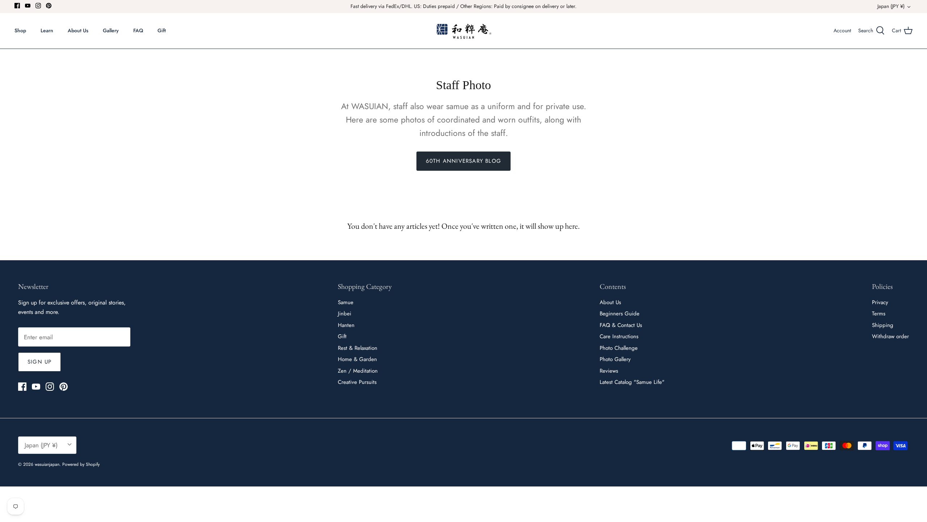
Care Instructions (619, 336)
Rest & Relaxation (357, 348)
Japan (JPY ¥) (891, 6)
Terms (878, 314)
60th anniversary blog (463, 161)
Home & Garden (357, 359)
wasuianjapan (47, 464)
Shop (20, 30)
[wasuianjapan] (464, 30)
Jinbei (344, 314)
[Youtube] (27, 5)
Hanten (346, 325)
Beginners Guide (619, 314)
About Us (78, 30)
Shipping (882, 325)
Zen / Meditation (358, 371)
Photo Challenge (619, 348)
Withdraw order (890, 336)
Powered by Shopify (81, 464)
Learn (47, 30)
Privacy (880, 302)
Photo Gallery (615, 359)
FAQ (138, 30)
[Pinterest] (48, 5)
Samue (345, 302)
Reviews (609, 371)
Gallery (111, 30)
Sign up (39, 362)
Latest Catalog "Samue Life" (632, 382)
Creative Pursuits (357, 382)
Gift (162, 30)
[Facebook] (17, 5)
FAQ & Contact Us (621, 325)
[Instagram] (38, 5)
